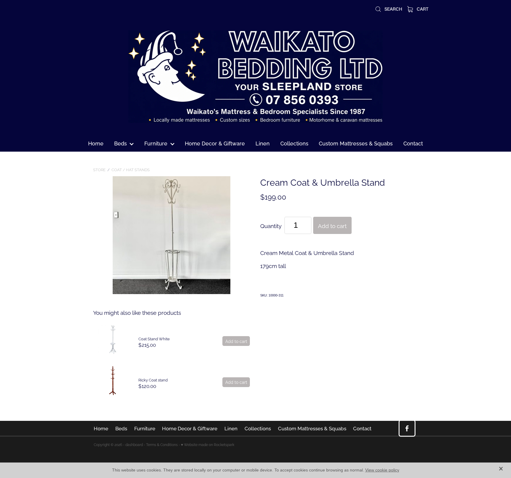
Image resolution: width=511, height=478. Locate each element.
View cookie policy (382, 470)
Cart (421, 9)
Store (99, 169)
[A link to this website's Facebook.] (407, 428)
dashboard (134, 444)
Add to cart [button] (332, 225)
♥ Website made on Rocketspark (207, 444)
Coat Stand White (154, 338)
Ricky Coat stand (153, 379)
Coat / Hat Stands (130, 169)
